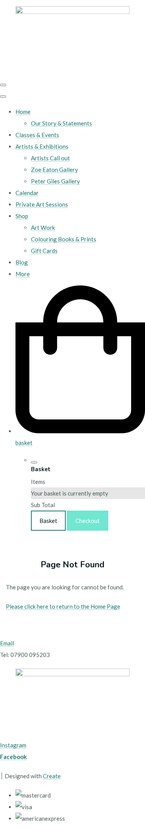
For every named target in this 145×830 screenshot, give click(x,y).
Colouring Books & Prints (63, 239)
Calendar (27, 192)
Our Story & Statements (61, 123)
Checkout (87, 520)
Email (7, 643)
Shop (21, 215)
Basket (48, 520)
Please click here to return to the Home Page (63, 606)
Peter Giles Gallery (55, 181)
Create (52, 775)
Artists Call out (50, 157)
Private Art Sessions (41, 204)
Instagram (13, 745)
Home (23, 111)
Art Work (43, 227)
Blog (21, 262)
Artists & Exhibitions (41, 146)
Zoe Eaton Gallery (54, 169)
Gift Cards (44, 250)
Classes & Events (37, 134)
